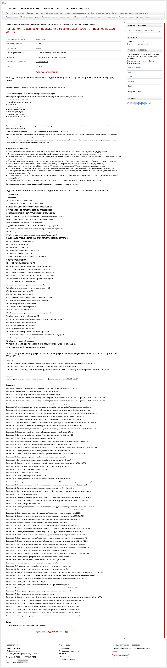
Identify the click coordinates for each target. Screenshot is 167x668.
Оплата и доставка (80, 8)
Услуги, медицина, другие (138, 13)
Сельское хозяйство (119, 13)
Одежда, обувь (32, 13)
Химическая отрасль (32, 17)
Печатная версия (14, 638)
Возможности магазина (30, 8)
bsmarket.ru (30, 657)
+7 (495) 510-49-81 (151, 3)
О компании (11, 8)
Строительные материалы (100, 13)
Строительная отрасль (94, 17)
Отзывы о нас (62, 8)
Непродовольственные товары (51, 13)
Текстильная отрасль (126, 17)
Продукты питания (18, 13)
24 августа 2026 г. (42, 62)
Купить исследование (47, 72)
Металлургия (79, 17)
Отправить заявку (135, 91)
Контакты (48, 8)
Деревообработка (143, 17)
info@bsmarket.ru (142, 44)
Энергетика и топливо (50, 17)
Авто (7, 13)
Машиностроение (66, 17)
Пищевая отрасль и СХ (14, 17)
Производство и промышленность (77, 13)
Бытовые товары (111, 17)
